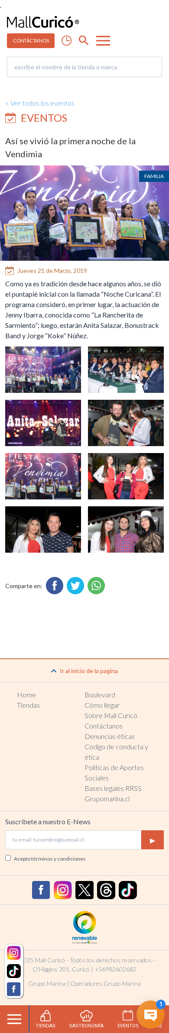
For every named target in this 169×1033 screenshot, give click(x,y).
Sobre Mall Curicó (110, 715)
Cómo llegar (102, 705)
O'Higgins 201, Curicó (61, 969)
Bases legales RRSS (113, 788)
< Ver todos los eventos (40, 103)
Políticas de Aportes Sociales (114, 772)
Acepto (50, 858)
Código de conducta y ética (116, 751)
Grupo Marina (46, 983)
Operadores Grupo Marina (105, 983)
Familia (154, 176)
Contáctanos (103, 726)
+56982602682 (115, 969)
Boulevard (99, 694)
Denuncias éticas (109, 736)
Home (26, 694)
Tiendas (28, 705)
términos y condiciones (58, 858)
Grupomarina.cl (107, 798)
